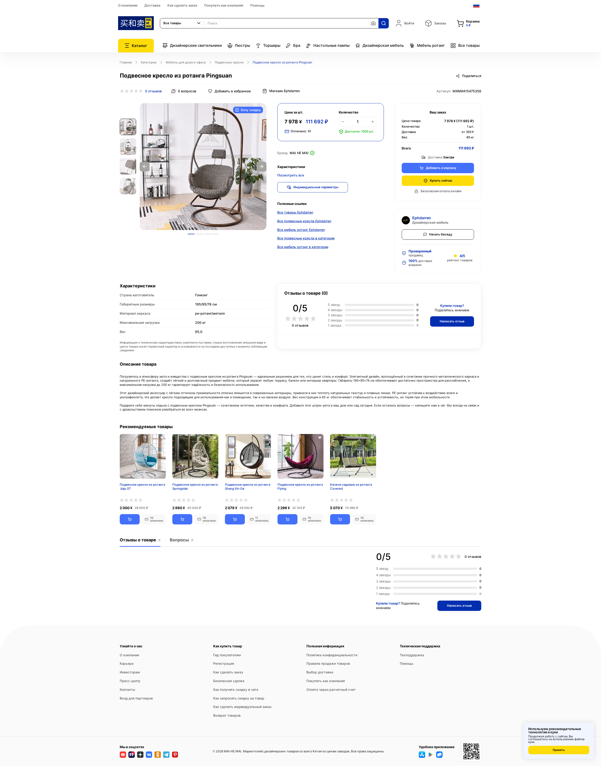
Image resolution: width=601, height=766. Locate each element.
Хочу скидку (251, 110)
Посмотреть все (290, 175)
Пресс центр (130, 681)
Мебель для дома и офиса (186, 62)
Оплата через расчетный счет (331, 690)
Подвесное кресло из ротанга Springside (195, 486)
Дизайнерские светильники (196, 45)
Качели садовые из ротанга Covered (351, 486)
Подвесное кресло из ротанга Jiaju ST (142, 486)
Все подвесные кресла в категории (306, 238)
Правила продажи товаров (328, 663)
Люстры (242, 45)
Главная (126, 62)
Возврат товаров (227, 715)
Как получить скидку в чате (235, 690)
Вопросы (181, 539)
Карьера (127, 663)
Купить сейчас (441, 180)
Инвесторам (130, 672)
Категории (149, 62)
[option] (203, 166)
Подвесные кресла (229, 62)
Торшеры (271, 45)
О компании (127, 5)
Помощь (257, 5)
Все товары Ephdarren (295, 212)
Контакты (127, 690)
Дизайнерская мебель (383, 45)
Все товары (469, 45)
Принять (559, 750)
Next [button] (261, 167)
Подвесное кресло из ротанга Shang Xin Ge (247, 486)
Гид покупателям (227, 655)
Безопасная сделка (228, 681)
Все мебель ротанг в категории (302, 247)
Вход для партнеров (136, 698)
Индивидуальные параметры (315, 187)
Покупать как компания (223, 5)
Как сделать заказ (182, 5)
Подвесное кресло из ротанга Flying (300, 486)
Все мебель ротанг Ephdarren (301, 230)
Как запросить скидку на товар (238, 698)
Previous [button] (145, 167)
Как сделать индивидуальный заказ (242, 707)
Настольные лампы (331, 45)
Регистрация (223, 663)
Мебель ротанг (431, 45)
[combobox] (182, 23)
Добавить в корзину (441, 168)
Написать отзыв (452, 321)
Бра (296, 45)
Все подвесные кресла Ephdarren (304, 221)
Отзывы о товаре (140, 539)
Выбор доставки (319, 672)
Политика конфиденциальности (331, 655)
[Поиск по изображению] (373, 23)
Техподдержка (412, 655)
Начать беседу (440, 234)
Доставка (152, 5)
